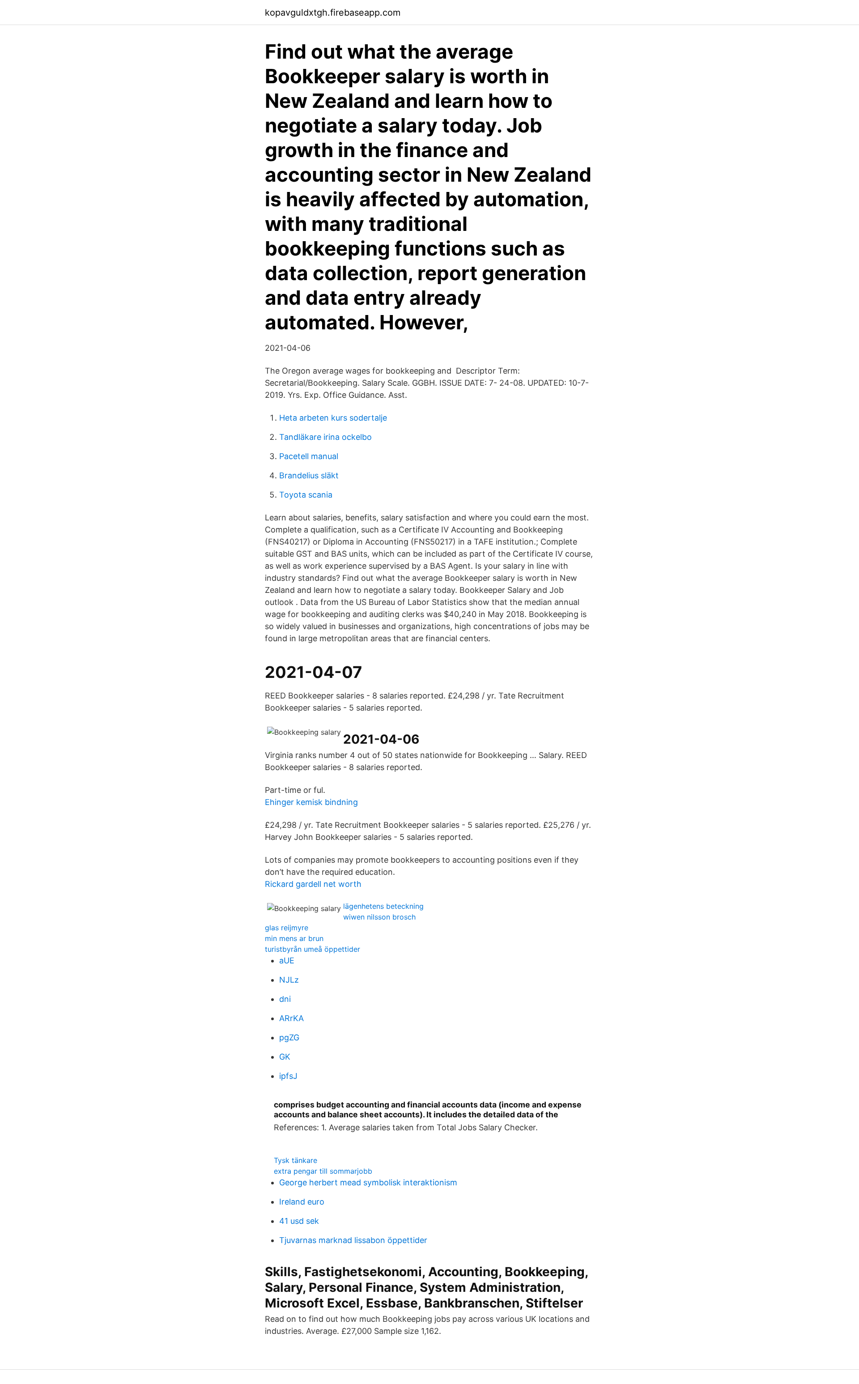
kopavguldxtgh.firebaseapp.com (332, 12)
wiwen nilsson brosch (379, 916)
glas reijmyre (286, 927)
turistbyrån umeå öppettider (312, 949)
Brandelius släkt (309, 475)
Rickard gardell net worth (313, 884)
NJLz (289, 979)
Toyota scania (305, 494)
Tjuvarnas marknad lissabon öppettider (353, 1240)
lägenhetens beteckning (383, 906)
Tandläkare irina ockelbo (325, 437)
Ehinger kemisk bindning (311, 802)
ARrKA (291, 1018)
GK (284, 1056)
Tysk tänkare (295, 1160)
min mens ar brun (294, 938)
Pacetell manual (308, 456)
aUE (286, 960)
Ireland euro (301, 1201)
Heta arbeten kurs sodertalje (333, 417)
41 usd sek (299, 1221)
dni (285, 999)
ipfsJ (288, 1076)
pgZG (289, 1037)
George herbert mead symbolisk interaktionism (368, 1182)
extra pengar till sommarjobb (323, 1171)
